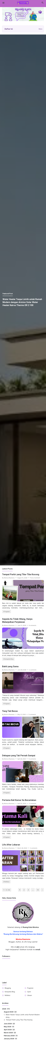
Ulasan (29, 995)
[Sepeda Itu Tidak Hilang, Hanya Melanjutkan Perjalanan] (23, 648)
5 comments (32, 714)
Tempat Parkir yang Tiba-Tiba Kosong (20, 574)
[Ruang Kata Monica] (23, 2)
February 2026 (10, 1035)
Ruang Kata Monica (31, 927)
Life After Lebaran (11, 844)
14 (38, 890)
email (37, 949)
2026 (5, 1009)
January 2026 (10, 1038)
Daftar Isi (23, 29)
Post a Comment (35, 578)
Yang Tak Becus (10, 711)
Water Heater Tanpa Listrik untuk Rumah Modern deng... (23, 1016)
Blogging (8, 988)
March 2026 (9, 1032)
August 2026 (10, 1012)
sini (17, 947)
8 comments (32, 625)
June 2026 (9, 1023)
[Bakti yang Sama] (23, 693)
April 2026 (9, 1029)
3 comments (32, 803)
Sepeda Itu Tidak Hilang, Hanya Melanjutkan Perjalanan (17, 620)
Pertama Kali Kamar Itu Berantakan (19, 800)
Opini (29, 992)
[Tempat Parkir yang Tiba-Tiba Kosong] (23, 600)
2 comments (32, 670)
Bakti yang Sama (10, 666)
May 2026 (8, 1026)
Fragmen (7, 611)
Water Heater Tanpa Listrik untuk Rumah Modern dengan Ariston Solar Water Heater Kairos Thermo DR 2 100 (22, 302)
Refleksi (6, 882)
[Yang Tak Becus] (23, 737)
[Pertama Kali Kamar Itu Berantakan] (23, 826)
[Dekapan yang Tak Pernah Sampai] (23, 782)
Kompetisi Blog (8, 659)
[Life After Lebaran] (23, 871)
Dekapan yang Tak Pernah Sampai (18, 755)
